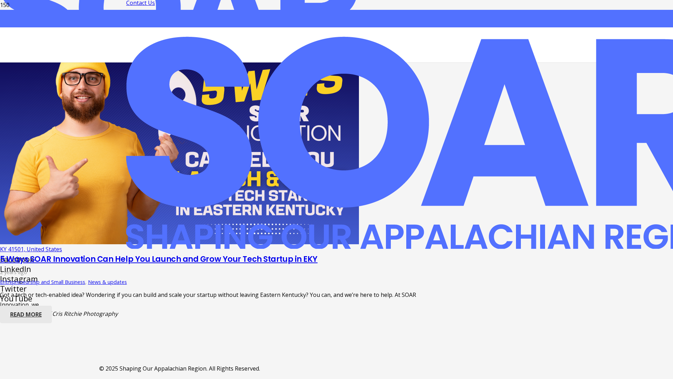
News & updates (107, 282)
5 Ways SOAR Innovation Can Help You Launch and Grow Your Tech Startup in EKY (159, 259)
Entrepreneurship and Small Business (42, 282)
